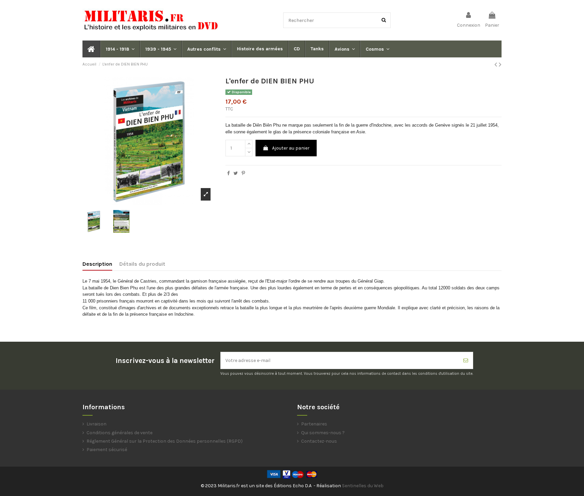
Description (97, 264)
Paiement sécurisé (107, 449)
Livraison (96, 424)
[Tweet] (236, 173)
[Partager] (228, 173)
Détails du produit (142, 264)
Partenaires (314, 424)
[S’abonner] (466, 360)
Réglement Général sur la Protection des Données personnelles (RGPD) (165, 441)
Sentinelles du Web (363, 486)
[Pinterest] (243, 173)
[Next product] (500, 64)
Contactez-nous (319, 441)
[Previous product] (496, 64)
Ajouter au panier (291, 148)
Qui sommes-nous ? (323, 433)
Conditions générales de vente (119, 433)
